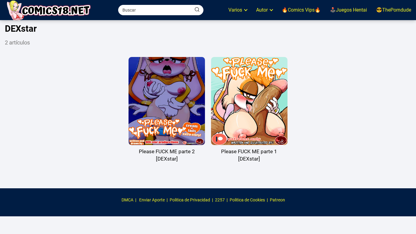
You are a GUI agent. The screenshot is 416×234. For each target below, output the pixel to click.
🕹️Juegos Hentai (348, 10)
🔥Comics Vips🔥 (301, 10)
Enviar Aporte (152, 199)
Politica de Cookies (247, 199)
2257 (220, 199)
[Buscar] (197, 10)
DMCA (127, 199)
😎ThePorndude (393, 10)
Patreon (277, 199)
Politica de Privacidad (190, 199)
